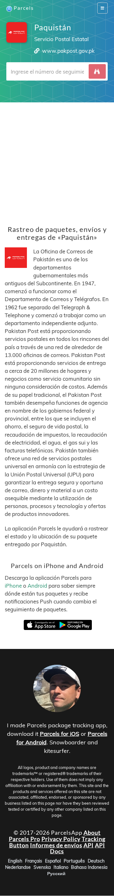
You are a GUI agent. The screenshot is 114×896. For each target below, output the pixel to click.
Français (33, 861)
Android (37, 585)
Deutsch (96, 861)
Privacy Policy (60, 838)
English (15, 861)
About (92, 832)
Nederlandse (18, 867)
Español (53, 861)
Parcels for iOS (59, 733)
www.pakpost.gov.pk (68, 50)
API (89, 845)
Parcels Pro (24, 838)
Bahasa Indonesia (89, 867)
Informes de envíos (56, 845)
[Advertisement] (57, 159)
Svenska (42, 867)
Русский (56, 874)
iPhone (13, 585)
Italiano (61, 867)
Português (74, 861)
